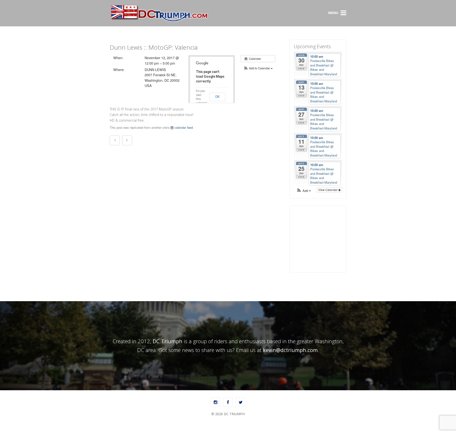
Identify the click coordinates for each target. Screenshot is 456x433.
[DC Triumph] (159, 21)
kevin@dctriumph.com (290, 349)
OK (217, 97)
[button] (258, 68)
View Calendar (328, 190)
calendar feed (183, 127)
